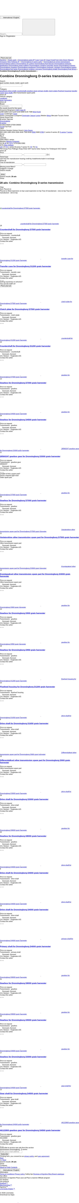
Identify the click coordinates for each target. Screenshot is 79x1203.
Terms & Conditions (7, 1174)
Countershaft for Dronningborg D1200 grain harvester (25, 346)
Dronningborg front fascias (44, 64)
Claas (48, 60)
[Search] (39, 27)
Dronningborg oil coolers (25, 64)
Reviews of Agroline (40, 1174)
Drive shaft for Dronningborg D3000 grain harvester (24, 799)
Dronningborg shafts (49, 69)
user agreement (43, 1156)
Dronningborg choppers (8, 67)
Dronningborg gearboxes (27, 67)
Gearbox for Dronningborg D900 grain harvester (22, 613)
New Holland (12, 62)
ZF (18, 62)
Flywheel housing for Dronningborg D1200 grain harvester (27, 687)
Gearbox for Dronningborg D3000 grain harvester (23, 1057)
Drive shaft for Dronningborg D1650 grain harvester (24, 723)
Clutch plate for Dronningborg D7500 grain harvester (24, 309)
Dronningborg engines (67, 65)
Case (37, 60)
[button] (39, 47)
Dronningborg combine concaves (30, 69)
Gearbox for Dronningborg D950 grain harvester (22, 650)
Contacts (14, 1167)
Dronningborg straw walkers (18, 65)
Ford (57, 60)
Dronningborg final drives (67, 69)
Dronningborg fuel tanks (8, 69)
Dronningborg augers (68, 67)
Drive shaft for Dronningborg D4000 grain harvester (24, 873)
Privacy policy (20, 1174)
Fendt (53, 60)
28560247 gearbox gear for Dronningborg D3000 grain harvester (30, 456)
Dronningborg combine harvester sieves (43, 65)
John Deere (63, 60)
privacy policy (29, 1156)
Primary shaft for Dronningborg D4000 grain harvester (25, 946)
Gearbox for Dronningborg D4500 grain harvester (23, 420)
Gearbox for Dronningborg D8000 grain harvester (23, 836)
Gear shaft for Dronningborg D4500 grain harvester (24, 1093)
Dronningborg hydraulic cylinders (48, 67)
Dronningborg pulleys (8, 64)
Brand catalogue (58, 1174)
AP (34, 60)
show (3, 174)
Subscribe (4, 1154)
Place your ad (6, 286)
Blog (50, 1174)
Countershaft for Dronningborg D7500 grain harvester (25, 229)
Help (8, 1167)
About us (3, 1167)
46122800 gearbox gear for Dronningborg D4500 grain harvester (30, 1130)
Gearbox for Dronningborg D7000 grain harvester (23, 383)
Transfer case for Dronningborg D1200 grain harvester (25, 266)
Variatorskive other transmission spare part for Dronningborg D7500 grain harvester (39, 537)
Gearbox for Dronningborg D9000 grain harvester (23, 1020)
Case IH (42, 60)
